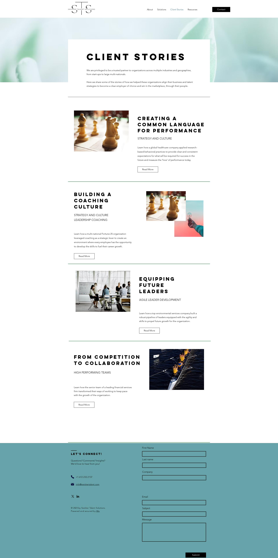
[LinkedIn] (78, 496)
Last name (147, 459)
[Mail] (72, 484)
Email (145, 497)
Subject (146, 508)
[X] (73, 496)
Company (147, 472)
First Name (148, 448)
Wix (98, 511)
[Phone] (72, 477)
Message (147, 519)
